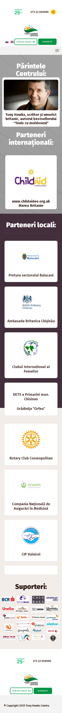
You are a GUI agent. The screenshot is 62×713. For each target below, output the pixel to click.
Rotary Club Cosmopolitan (31, 458)
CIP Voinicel (31, 554)
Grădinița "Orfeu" (31, 409)
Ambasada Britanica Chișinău (31, 321)
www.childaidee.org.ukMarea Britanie (31, 203)
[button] (25, 42)
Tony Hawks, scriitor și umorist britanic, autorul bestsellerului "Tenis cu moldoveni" (31, 118)
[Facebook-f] (53, 12)
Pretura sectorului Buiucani (31, 275)
